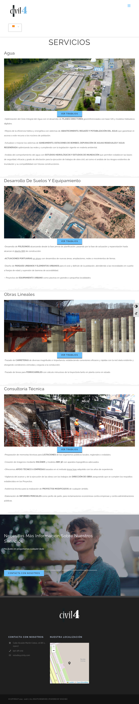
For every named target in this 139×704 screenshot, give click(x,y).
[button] (69, 663)
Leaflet (71, 682)
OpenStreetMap (82, 682)
